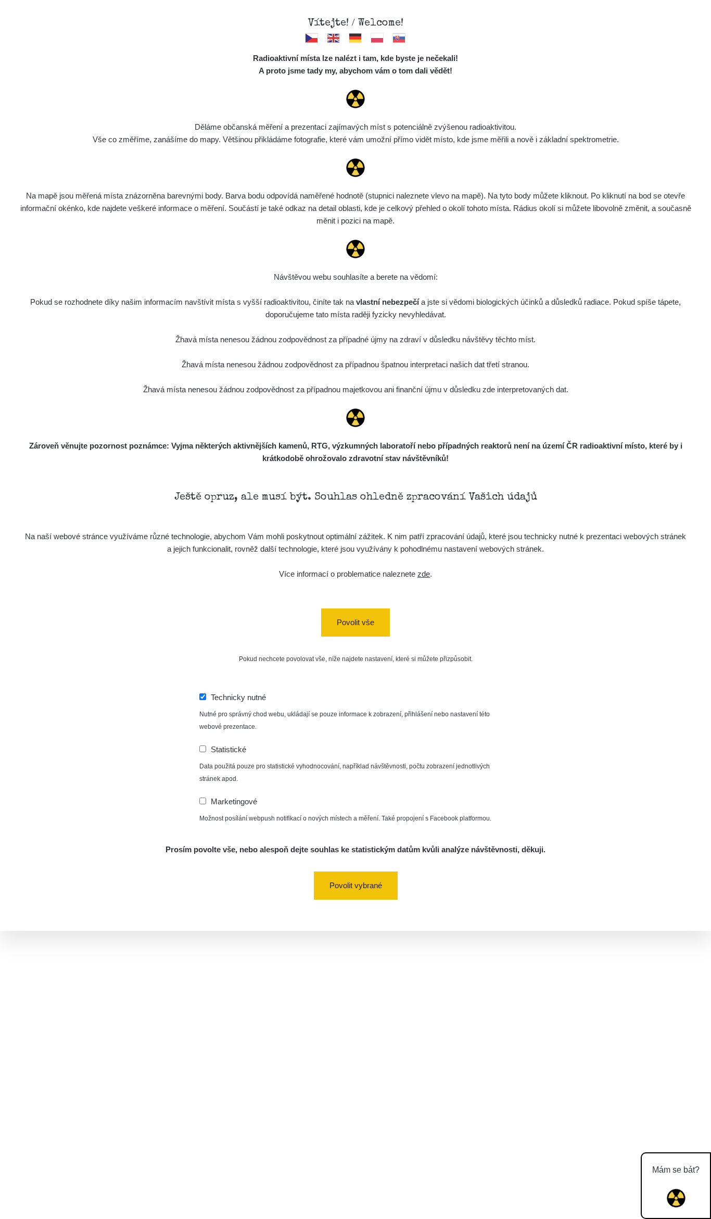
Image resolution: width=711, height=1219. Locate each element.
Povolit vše (355, 622)
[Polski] (378, 37)
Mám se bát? (676, 1169)
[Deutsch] (356, 37)
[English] (334, 37)
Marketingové (234, 801)
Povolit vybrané (355, 885)
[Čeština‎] (312, 37)
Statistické (228, 749)
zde (423, 573)
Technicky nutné (238, 697)
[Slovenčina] (399, 37)
